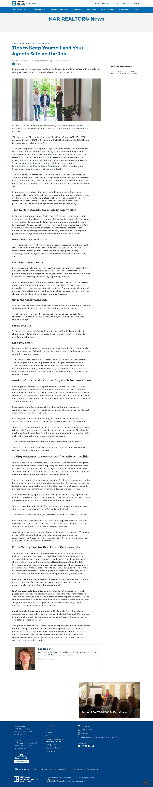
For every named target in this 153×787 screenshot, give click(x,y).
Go (88, 3)
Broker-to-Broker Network (38, 43)
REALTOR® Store (102, 3)
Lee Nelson (64, 61)
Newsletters (50, 726)
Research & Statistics (59, 9)
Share (18, 64)
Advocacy (77, 9)
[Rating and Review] (21, 762)
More (136, 9)
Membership (39, 9)
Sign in (136, 3)
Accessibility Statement (54, 748)
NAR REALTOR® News (76, 19)
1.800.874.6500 (86, 730)
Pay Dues (126, 3)
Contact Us (85, 726)
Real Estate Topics (20, 9)
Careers (49, 729)
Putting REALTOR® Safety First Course (104, 712)
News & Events (107, 9)
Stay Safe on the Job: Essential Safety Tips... (53, 769)
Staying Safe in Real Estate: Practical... (85, 769)
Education (91, 9)
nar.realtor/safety (130, 74)
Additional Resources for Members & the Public (55, 740)
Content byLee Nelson (46, 659)
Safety (49, 61)
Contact (116, 3)
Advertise (49, 732)
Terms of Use (50, 751)
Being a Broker (40, 61)
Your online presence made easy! (71, 781)
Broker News (18, 43)
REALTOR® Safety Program (53, 157)
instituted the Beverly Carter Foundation (39, 166)
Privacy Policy (51, 745)
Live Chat (84, 733)
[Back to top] (146, 782)
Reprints (49, 736)
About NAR (124, 9)
